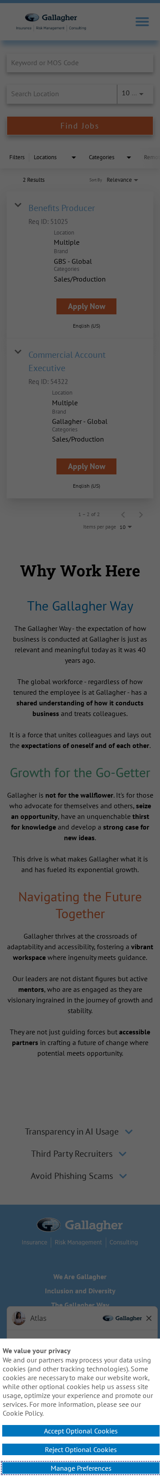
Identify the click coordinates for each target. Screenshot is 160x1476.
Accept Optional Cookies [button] (81, 1430)
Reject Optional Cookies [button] (81, 1449)
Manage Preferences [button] (81, 1468)
